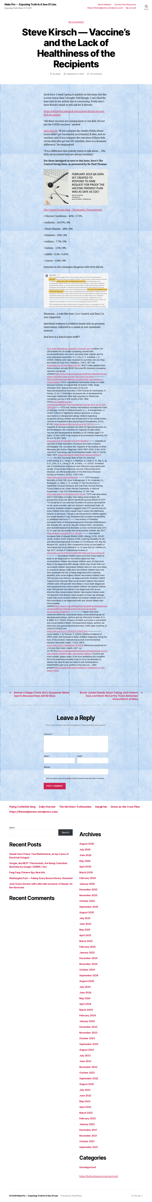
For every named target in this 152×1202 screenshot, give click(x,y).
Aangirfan (101, 806)
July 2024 (85, 987)
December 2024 (88, 958)
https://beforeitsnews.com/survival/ (98, 1176)
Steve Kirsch (50, 130)
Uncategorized (76, 22)
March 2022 (86, 1112)
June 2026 (85, 855)
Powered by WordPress (71, 1196)
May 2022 (84, 1101)
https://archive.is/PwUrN (93, 553)
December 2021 (88, 1130)
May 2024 (84, 998)
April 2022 (85, 1107)
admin (58, 74)
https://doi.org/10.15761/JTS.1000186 (64, 553)
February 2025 (87, 946)
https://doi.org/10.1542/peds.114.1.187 (64, 365)
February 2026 (87, 878)
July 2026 (85, 849)
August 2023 (86, 1049)
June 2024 (85, 992)
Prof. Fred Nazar (54, 348)
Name (47, 756)
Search (12, 828)
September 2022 (88, 1078)
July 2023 (84, 1055)
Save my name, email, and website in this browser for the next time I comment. (75, 778)
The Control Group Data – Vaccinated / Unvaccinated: (73, 209)
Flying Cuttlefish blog (22, 806)
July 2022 (84, 1090)
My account (131, 8)
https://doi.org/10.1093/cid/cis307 (62, 477)
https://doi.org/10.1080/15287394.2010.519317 (79, 455)
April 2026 (85, 866)
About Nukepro (104, 4)
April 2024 (85, 1004)
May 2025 (84, 929)
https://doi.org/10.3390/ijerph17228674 (65, 645)
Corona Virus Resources (125, 4)
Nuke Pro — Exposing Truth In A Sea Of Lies (37, 1196)
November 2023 (88, 1032)
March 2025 (86, 941)
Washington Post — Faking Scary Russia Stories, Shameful (41, 878)
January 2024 (87, 1021)
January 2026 (87, 884)
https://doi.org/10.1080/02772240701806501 (67, 441)
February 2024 (87, 1015)
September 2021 (88, 1147)
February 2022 (87, 1118)
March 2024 (86, 1009)
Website (47, 767)
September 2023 (88, 1044)
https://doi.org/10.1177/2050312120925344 (67, 631)
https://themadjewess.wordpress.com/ (105, 8)
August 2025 (86, 912)
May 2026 (84, 861)
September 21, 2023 (75, 74)
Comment (48, 734)
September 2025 (88, 906)
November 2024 (88, 964)
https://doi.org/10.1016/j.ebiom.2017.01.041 (66, 494)
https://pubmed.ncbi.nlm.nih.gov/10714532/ (73, 424)
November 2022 (88, 1067)
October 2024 (87, 969)
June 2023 (85, 1061)
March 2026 (86, 872)
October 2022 (87, 1072)
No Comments (96, 74)
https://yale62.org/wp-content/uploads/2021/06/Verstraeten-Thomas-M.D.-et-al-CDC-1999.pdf (77, 405)
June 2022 (85, 1095)
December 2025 (88, 889)
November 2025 (88, 895)
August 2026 (86, 843)
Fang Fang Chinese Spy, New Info (27, 872)
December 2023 (88, 1027)
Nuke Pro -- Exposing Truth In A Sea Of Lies (30, 4)
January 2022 (87, 1124)
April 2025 (85, 935)
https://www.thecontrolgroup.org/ (70, 374)
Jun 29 (89, 348)
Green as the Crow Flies (125, 806)
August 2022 (86, 1084)
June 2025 (85, 924)
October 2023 (87, 1038)
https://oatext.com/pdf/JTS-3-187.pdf (64, 533)
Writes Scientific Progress (74, 348)
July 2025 (84, 918)
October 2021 (87, 1141)
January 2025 (87, 952)
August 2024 (86, 981)
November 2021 (88, 1135)
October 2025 (87, 901)
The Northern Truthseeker (75, 806)
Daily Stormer (47, 806)
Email (80, 756)
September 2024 (88, 975)
